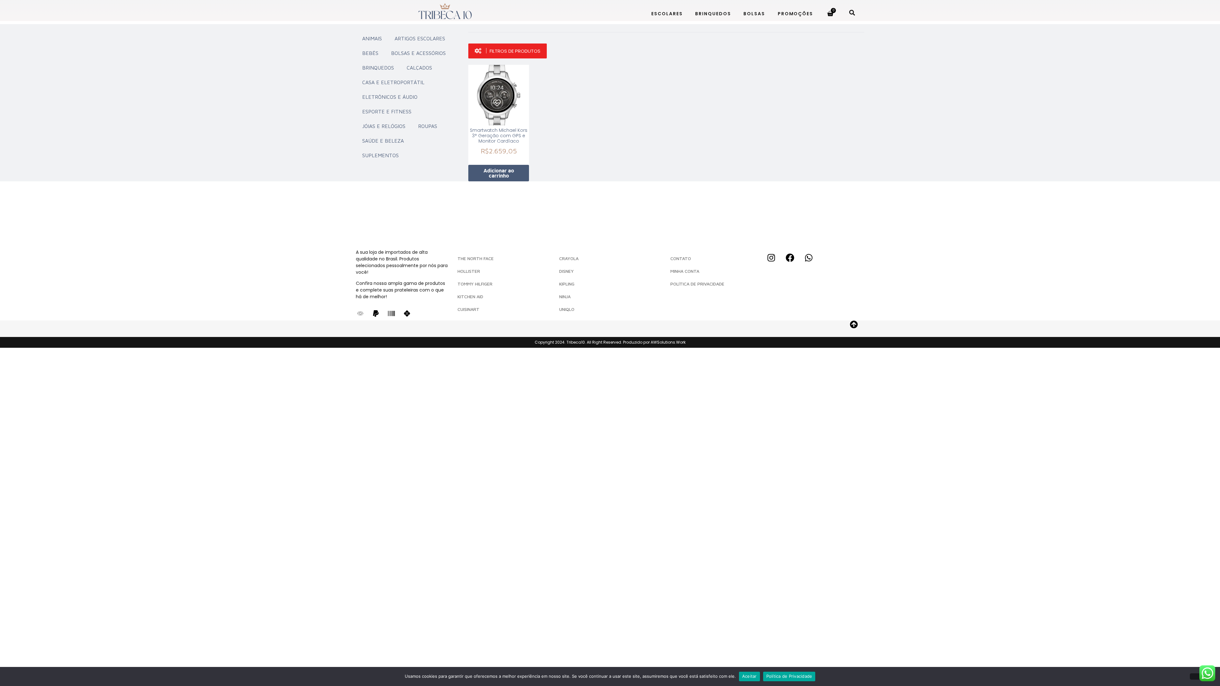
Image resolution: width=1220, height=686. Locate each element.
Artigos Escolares (420, 38)
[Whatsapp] (808, 257)
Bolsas (754, 13)
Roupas (427, 126)
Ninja (565, 296)
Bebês (370, 53)
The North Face (476, 258)
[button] (852, 12)
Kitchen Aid (470, 296)
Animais (372, 38)
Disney (566, 271)
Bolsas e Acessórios (418, 53)
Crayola (569, 258)
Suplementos (380, 155)
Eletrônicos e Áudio (389, 97)
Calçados (419, 68)
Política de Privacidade (789, 676)
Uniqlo (566, 309)
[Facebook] (789, 257)
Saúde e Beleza (383, 141)
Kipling (566, 283)
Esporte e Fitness (386, 111)
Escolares (666, 13)
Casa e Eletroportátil (393, 82)
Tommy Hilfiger (475, 283)
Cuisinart (468, 309)
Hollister (469, 271)
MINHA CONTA (684, 271)
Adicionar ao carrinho (499, 173)
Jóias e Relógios (383, 126)
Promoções (795, 13)
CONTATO (680, 258)
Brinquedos (713, 13)
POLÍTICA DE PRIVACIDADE (697, 283)
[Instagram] (771, 257)
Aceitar (749, 676)
